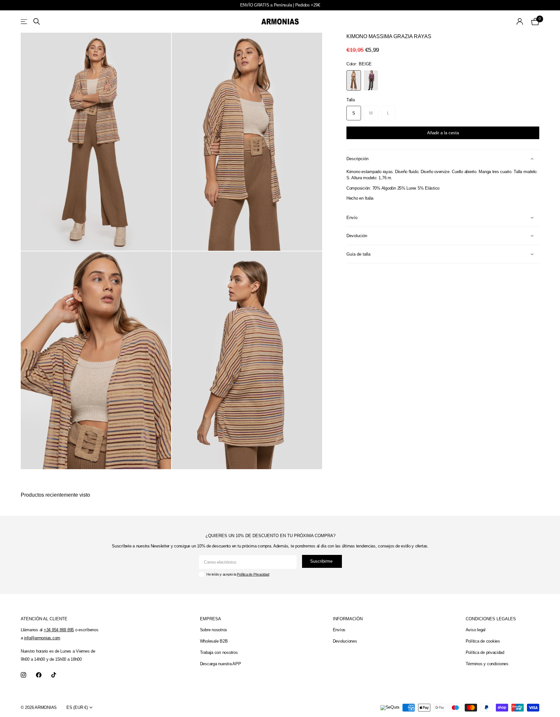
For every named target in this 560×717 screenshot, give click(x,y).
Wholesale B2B (214, 641)
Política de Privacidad (253, 574)
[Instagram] (23, 675)
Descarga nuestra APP (220, 663)
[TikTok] (53, 675)
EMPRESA (210, 618)
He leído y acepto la (237, 574)
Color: (359, 63)
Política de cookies (483, 641)
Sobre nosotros (213, 629)
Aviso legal (475, 629)
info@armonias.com (42, 637)
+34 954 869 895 (59, 629)
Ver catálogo (24, 21)
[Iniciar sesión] (520, 21)
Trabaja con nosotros (219, 652)
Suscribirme (322, 561)
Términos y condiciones (487, 663)
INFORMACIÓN (348, 618)
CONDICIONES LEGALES (491, 618)
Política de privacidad (485, 652)
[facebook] (38, 675)
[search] (36, 21)
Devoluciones (345, 641)
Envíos (339, 629)
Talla (350, 99)
